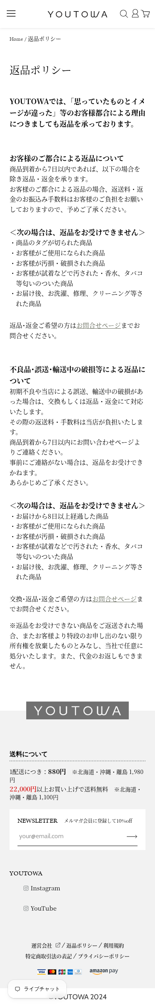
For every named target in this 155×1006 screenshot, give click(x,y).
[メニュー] (11, 13)
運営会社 (41, 945)
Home (16, 39)
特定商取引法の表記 (48, 955)
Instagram (45, 888)
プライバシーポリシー (104, 955)
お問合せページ (98, 325)
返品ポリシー (81, 945)
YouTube (43, 908)
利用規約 (113, 945)
